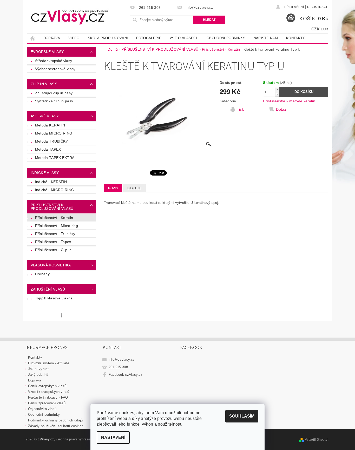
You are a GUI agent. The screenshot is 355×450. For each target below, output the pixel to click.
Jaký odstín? (38, 375)
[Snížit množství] (277, 94)
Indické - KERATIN (51, 182)
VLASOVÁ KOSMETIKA (51, 265)
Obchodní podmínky (226, 38)
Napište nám (266, 38)
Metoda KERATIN (50, 125)
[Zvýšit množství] (277, 89)
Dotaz (281, 109)
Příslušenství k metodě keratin (289, 101)
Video (74, 38)
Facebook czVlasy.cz (126, 375)
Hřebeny (42, 274)
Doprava (51, 38)
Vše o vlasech (184, 38)
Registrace (317, 7)
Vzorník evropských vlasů (48, 392)
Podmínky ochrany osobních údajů (55, 420)
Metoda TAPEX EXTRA (55, 158)
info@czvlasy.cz (122, 359)
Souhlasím (241, 416)
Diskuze (134, 188)
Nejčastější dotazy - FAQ (48, 397)
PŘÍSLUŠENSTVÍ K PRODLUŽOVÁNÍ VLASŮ (52, 207)
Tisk (240, 109)
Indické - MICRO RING (54, 190)
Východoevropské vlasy (55, 69)
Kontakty (295, 38)
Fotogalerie (148, 38)
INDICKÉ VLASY (45, 173)
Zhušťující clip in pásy (54, 93)
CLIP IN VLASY (44, 84)
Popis (113, 188)
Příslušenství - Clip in (53, 250)
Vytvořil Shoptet (316, 439)
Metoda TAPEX (48, 149)
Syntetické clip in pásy (54, 101)
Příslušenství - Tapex (53, 242)
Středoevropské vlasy (53, 61)
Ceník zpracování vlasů (46, 403)
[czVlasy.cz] (70, 16)
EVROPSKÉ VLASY (47, 52)
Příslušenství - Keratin (54, 218)
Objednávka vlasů (42, 409)
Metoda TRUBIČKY (51, 141)
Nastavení (113, 437)
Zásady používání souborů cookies (55, 426)
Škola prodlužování (108, 38)
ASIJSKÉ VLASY (45, 116)
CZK (315, 29)
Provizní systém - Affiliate (48, 363)
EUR (324, 29)
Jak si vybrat (38, 369)
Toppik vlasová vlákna (54, 298)
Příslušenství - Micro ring (56, 226)
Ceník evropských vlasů (47, 386)
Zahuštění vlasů (48, 289)
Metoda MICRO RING (53, 133)
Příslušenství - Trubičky (55, 234)
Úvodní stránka (33, 38)
